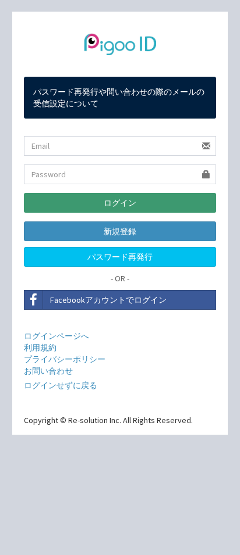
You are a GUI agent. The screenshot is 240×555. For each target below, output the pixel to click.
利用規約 (40, 347)
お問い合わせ (48, 371)
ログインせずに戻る (60, 385)
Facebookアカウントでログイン (108, 300)
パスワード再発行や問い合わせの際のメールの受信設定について (118, 98)
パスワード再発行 (120, 257)
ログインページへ (56, 336)
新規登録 (120, 231)
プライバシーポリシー (64, 359)
